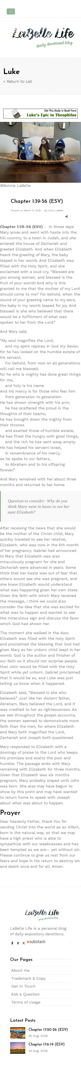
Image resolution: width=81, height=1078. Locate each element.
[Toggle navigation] (11, 11)
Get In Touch (23, 986)
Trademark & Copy (28, 978)
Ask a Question (25, 994)
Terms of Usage (25, 1002)
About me (20, 970)
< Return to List (17, 81)
